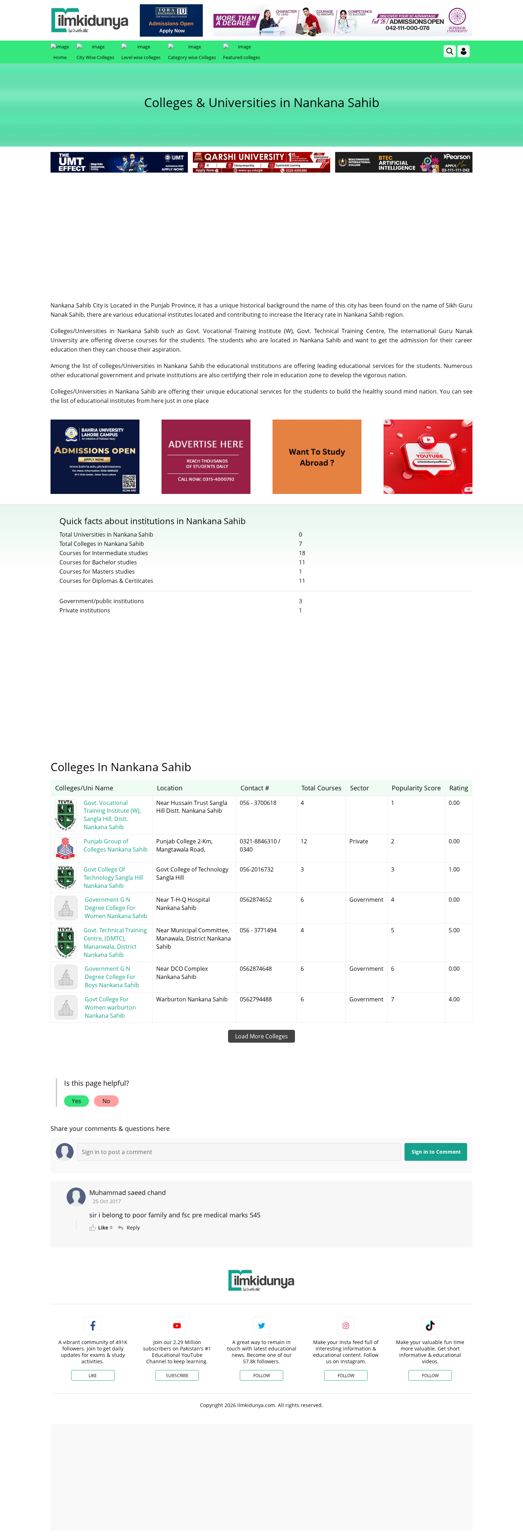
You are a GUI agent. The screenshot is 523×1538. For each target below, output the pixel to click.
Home (60, 57)
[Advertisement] (261, 228)
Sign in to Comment (436, 1151)
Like (93, 1376)
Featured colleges (241, 57)
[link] (171, 20)
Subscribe (177, 1376)
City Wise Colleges (95, 57)
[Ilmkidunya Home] (90, 20)
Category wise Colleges (192, 57)
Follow (261, 1376)
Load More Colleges (261, 1036)
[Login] (464, 51)
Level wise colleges (140, 57)
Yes (76, 1101)
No (106, 1101)
